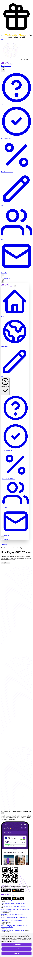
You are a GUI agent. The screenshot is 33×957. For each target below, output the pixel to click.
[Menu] (3, 281)
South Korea (17, 906)
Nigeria (16, 920)
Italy (19, 903)
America (3, 917)
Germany (8, 903)
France (13, 903)
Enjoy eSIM (4, 544)
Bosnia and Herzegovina (22, 909)
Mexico (12, 917)
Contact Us (8, 927)
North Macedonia (10, 909)
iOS (2, 562)
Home (2, 66)
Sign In (3, 278)
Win (2, 39)
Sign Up (7, 278)
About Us (4, 925)
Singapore (23, 906)
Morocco (7, 920)
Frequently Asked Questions (15, 925)
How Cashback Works (18, 930)
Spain (16, 903)
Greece (23, 903)
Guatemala (24, 917)
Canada (8, 917)
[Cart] (1, 277)
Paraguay (21, 914)
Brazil (2, 914)
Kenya (12, 920)
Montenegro (4, 911)
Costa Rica (18, 917)
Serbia (9, 911)
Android (7, 562)
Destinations (7, 66)
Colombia (7, 914)
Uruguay (15, 914)
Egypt (2, 920)
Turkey (3, 903)
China (6, 906)
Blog (12, 927)
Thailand (10, 906)
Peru (11, 914)
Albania (3, 909)
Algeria (20, 920)
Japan (2, 906)
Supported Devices (6, 930)
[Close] (15, 286)
